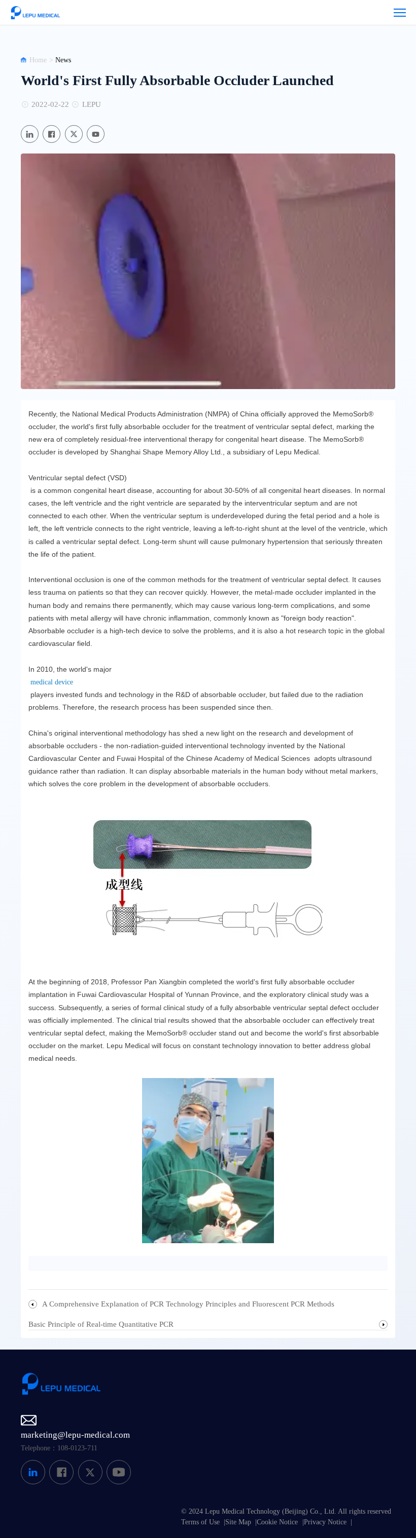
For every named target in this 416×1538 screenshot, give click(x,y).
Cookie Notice (277, 1522)
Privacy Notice (325, 1522)
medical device (50, 682)
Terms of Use (200, 1522)
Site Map (238, 1522)
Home (38, 60)
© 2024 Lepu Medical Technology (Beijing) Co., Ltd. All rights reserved (286, 1511)
